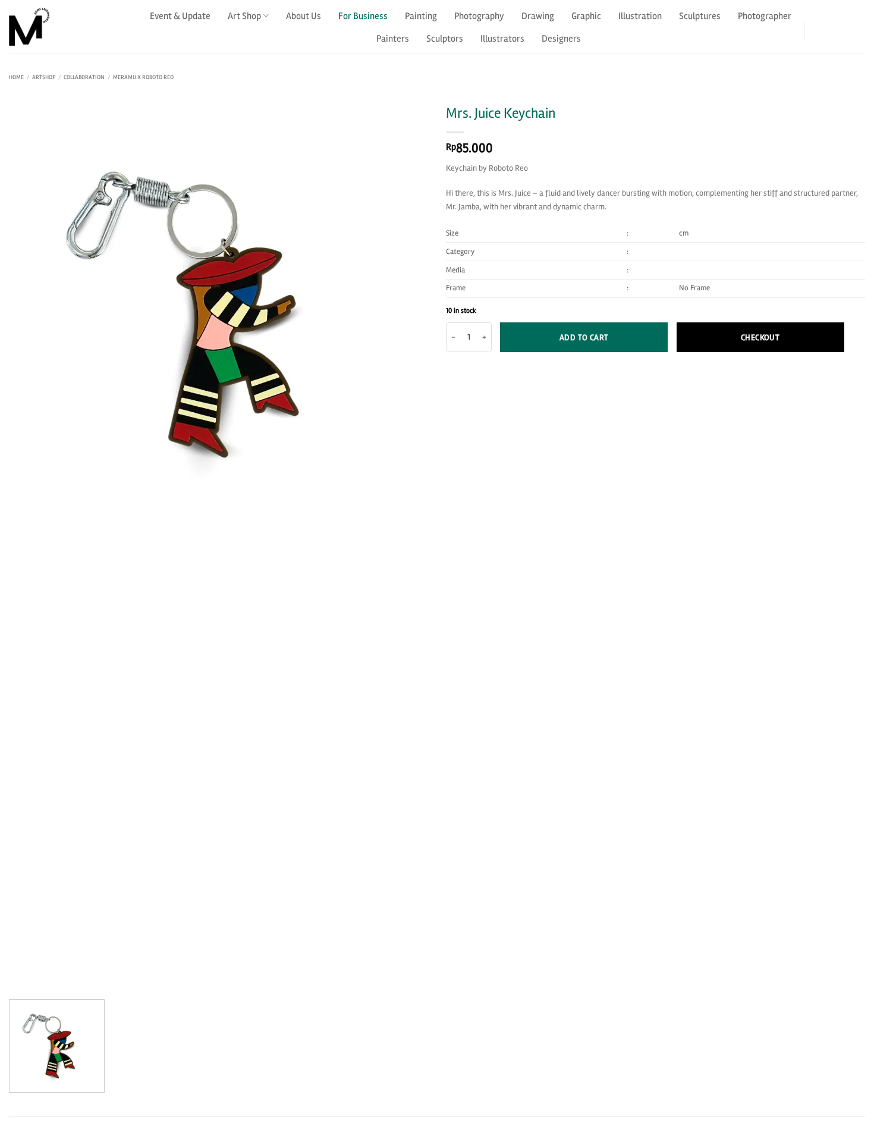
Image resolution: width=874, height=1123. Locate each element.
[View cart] (857, 26)
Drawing (537, 16)
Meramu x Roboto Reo (143, 77)
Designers (561, 39)
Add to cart (584, 337)
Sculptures (700, 16)
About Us (303, 16)
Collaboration (84, 77)
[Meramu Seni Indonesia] (68, 27)
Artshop (43, 77)
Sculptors (444, 39)
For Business (363, 16)
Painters (392, 39)
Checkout (760, 337)
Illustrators (502, 39)
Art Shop (244, 16)
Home (16, 77)
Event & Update (180, 16)
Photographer (764, 16)
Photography (479, 16)
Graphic (586, 16)
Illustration (640, 16)
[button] (825, 26)
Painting (421, 16)
